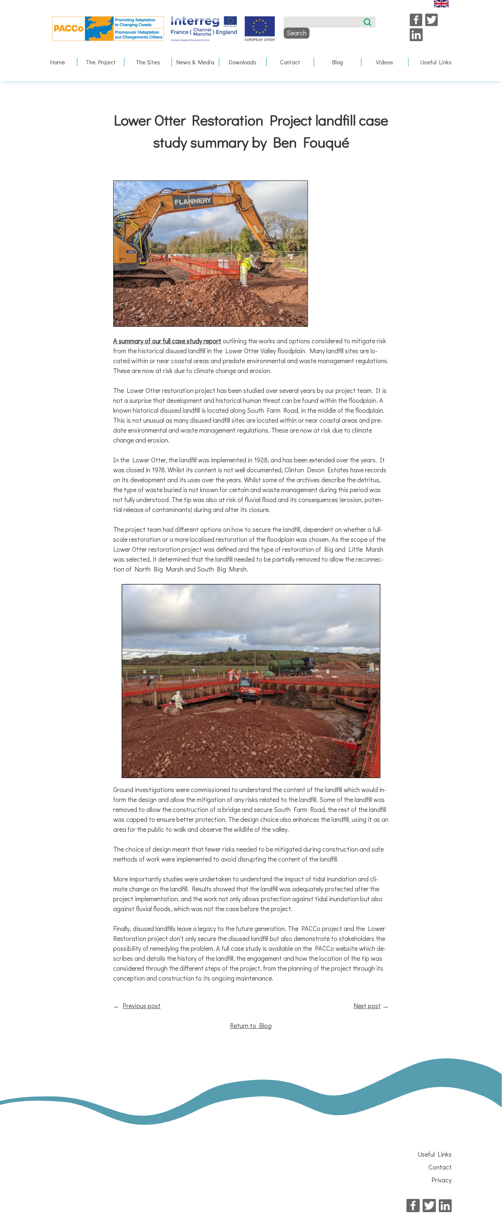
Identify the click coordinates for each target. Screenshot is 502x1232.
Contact (290, 62)
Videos (384, 62)
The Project (101, 62)
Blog (337, 62)
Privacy (441, 1179)
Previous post (142, 1005)
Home (57, 62)
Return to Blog (251, 1025)
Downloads (243, 62)
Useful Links (436, 62)
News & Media (195, 62)
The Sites (148, 62)
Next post (367, 1005)
